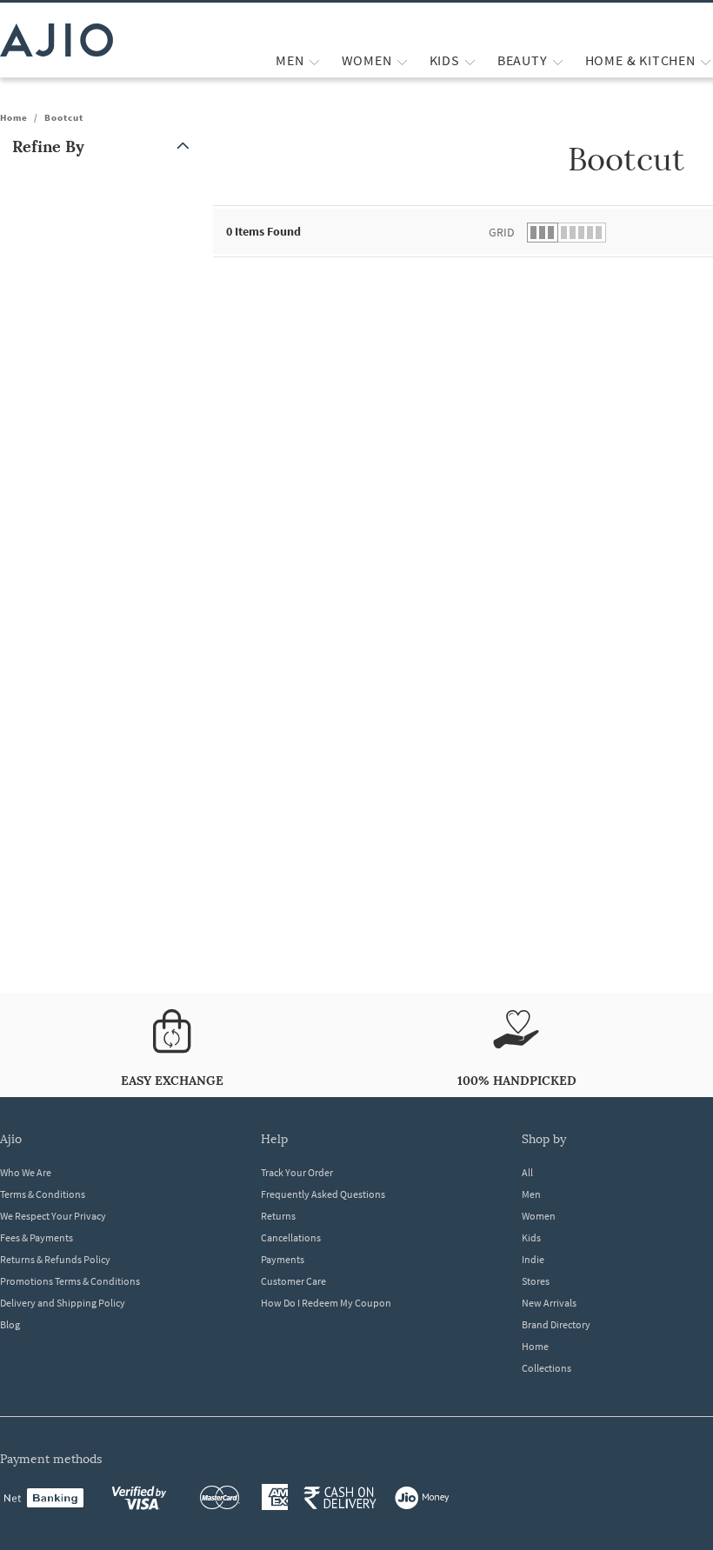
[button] (104, 146)
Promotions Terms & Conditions (70, 1280)
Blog (10, 1324)
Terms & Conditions (42, 1194)
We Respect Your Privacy (53, 1215)
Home (14, 117)
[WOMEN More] (402, 60)
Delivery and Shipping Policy (62, 1302)
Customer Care (293, 1280)
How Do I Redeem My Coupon (326, 1302)
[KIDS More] (470, 60)
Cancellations (291, 1237)
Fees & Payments (36, 1237)
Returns (278, 1215)
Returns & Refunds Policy (55, 1259)
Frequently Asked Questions (323, 1194)
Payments (282, 1259)
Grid (502, 232)
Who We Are (25, 1172)
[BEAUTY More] (558, 60)
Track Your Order (297, 1172)
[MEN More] (314, 60)
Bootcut (63, 117)
